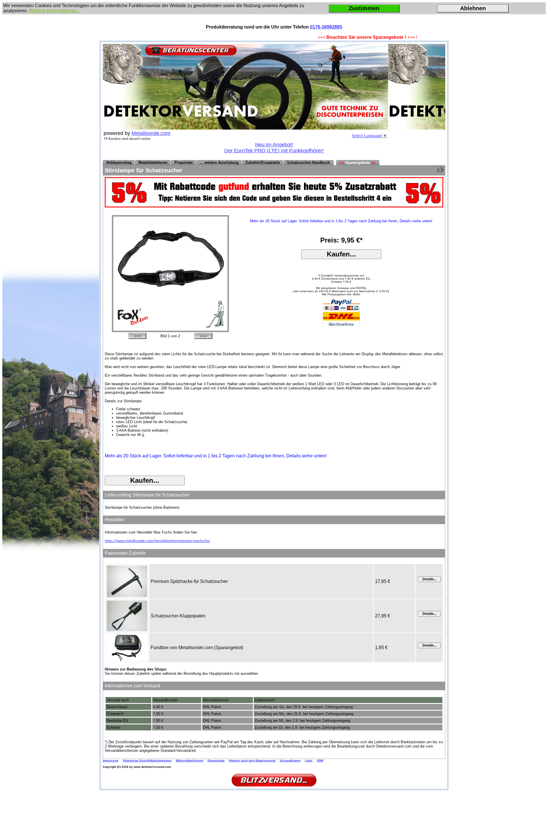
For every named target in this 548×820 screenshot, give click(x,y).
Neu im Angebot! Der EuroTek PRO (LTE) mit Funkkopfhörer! (274, 148)
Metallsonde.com (151, 133)
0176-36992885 (326, 27)
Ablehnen (473, 8)
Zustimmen (364, 8)
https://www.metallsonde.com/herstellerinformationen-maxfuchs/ (157, 541)
